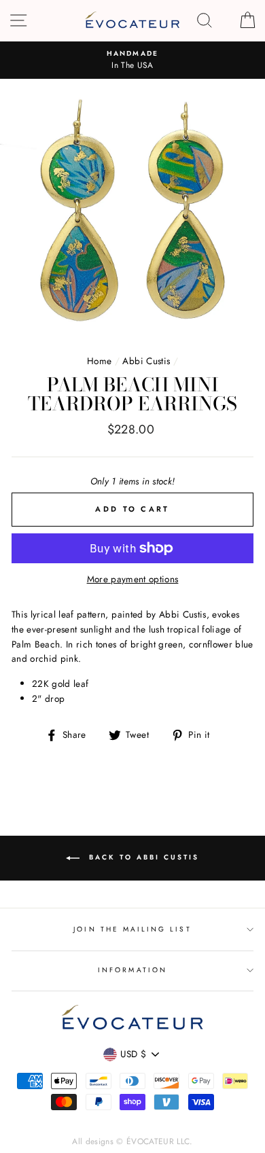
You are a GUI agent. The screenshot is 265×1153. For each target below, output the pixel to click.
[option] (132, 60)
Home (99, 361)
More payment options (133, 579)
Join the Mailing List (132, 929)
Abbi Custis (146, 361)
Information (132, 970)
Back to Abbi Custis (142, 858)
